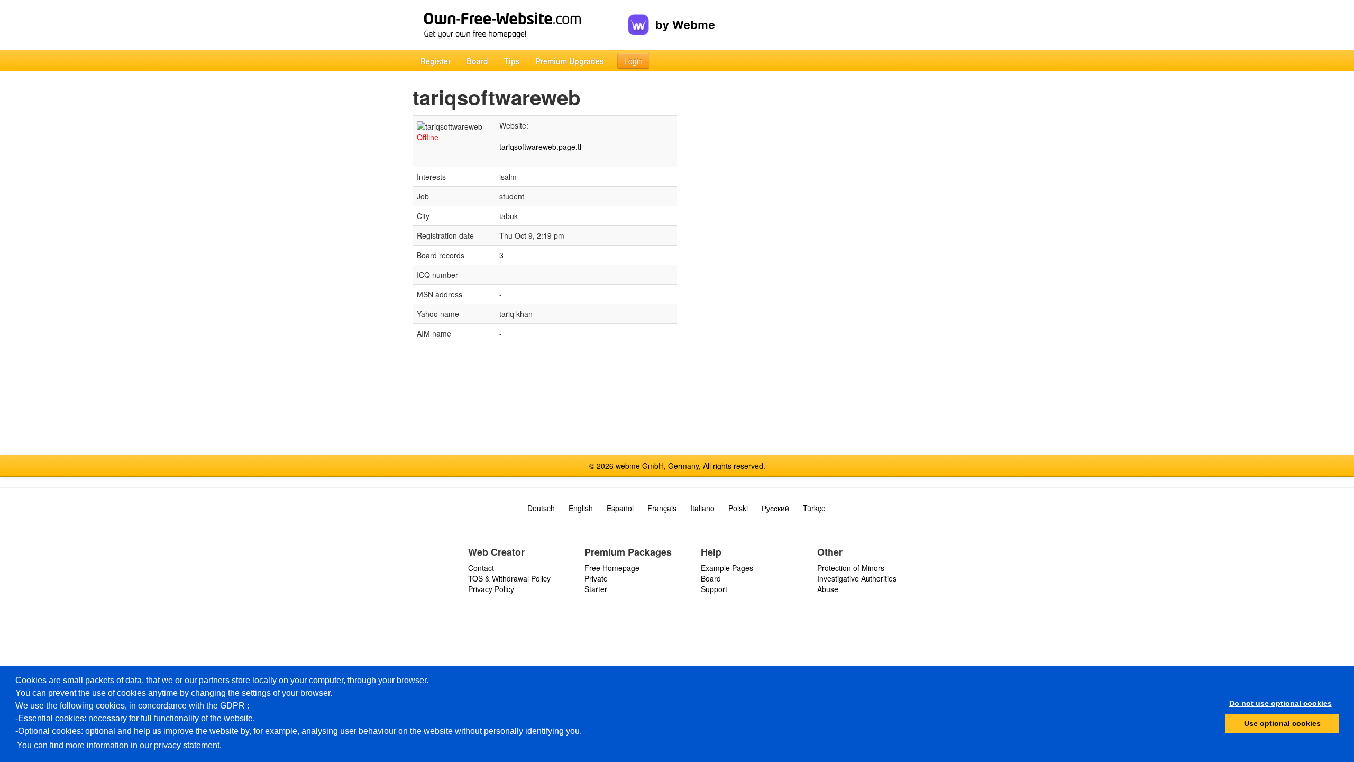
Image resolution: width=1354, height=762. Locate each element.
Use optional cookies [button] (1282, 723)
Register (435, 61)
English (581, 508)
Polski (738, 508)
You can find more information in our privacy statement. (119, 745)
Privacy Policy (491, 589)
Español (620, 508)
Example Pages (727, 568)
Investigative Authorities (856, 578)
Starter (595, 589)
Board (477, 61)
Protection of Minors (850, 568)
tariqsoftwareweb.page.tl (540, 146)
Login (633, 61)
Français (661, 508)
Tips (512, 61)
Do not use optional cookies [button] (1280, 703)
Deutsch (541, 508)
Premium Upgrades (570, 61)
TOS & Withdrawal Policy (509, 578)
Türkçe (814, 508)
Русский (775, 508)
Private (596, 578)
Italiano (702, 508)
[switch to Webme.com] (671, 16)
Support (714, 589)
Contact (481, 568)
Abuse (827, 589)
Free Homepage (611, 568)
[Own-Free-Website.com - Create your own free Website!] (520, 25)
